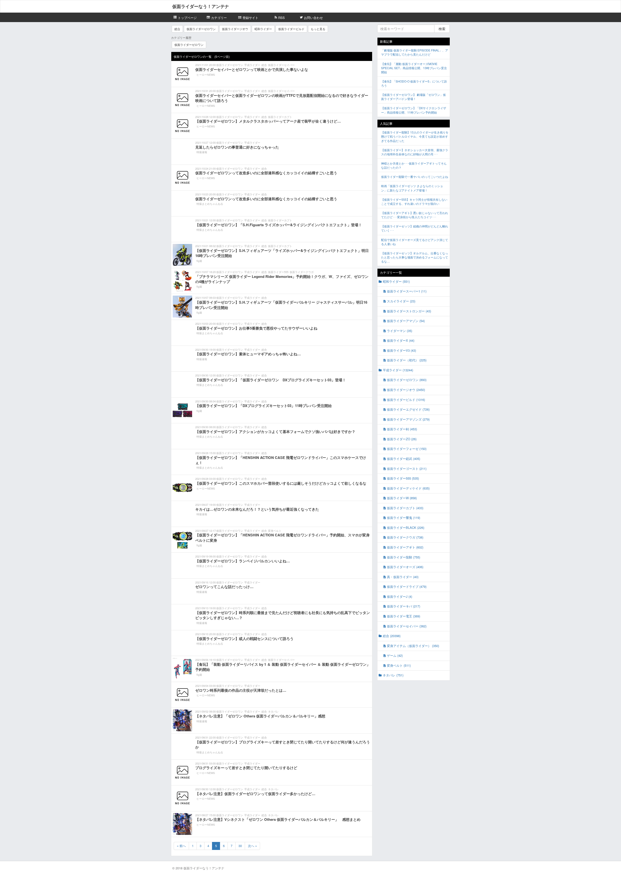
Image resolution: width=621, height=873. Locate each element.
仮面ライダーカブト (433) (405, 508)
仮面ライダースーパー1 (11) (406, 291)
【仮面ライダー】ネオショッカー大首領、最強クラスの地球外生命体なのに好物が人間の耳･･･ (414, 152)
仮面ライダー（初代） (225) (406, 360)
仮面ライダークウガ (302, 272)
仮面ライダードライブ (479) (406, 586)
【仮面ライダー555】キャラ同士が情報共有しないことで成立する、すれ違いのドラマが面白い (414, 201)
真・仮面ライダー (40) (402, 576)
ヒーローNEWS (205, 74)
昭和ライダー (263, 29)
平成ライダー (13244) (398, 370)
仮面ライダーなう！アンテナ (200, 6)
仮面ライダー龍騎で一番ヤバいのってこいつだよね (414, 177)
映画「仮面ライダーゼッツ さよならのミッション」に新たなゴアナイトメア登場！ (412, 188)
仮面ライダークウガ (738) (405, 537)
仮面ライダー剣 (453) (402, 429)
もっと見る (318, 29)
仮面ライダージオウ (235, 29)
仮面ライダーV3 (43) (401, 350)
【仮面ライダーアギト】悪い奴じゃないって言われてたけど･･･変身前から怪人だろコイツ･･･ (414, 215)
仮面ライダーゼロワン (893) (406, 379)
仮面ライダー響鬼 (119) (403, 517)
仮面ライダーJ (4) (399, 596)
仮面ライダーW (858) (402, 498)
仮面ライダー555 (278, 272)
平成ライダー (252, 65)
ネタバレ (273, 711)
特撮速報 (201, 152)
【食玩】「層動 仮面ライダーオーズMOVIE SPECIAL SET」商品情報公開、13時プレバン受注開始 (414, 68)
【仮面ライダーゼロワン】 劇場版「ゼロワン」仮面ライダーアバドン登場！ (413, 96)
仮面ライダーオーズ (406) (405, 567)
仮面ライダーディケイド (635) (408, 488)
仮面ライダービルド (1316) (406, 399)
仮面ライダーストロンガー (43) (409, 311)
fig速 (199, 261)
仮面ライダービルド (291, 29)
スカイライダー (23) (401, 301)
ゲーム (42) (395, 655)
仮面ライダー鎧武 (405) (403, 458)
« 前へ (181, 845)
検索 (442, 28)
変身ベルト (274, 530)
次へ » (252, 845)
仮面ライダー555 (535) (403, 478)
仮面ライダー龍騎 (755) (403, 557)
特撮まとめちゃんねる (209, 204)
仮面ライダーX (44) (400, 340)
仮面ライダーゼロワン (201, 29)
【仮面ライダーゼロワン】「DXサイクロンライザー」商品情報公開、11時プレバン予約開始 (413, 110)
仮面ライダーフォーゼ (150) (406, 448)
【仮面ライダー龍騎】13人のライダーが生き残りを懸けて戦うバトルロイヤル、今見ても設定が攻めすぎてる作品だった (415, 136)
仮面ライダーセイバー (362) (406, 626)
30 (240, 845)
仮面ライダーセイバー (281, 65)
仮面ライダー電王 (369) (403, 616)
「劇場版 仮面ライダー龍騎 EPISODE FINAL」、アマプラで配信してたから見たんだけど (414, 52)
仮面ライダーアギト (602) (405, 547)
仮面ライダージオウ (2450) (406, 389)
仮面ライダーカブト (280, 117)
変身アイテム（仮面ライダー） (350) (413, 645)
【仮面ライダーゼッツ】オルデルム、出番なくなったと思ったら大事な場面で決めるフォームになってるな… (414, 257)
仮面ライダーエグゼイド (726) (408, 409)
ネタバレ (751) (393, 675)
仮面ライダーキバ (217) (403, 606)
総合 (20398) (391, 635)
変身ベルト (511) (399, 665)
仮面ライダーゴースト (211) (406, 468)
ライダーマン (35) (399, 330)
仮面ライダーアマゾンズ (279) (408, 419)
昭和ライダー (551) (396, 281)
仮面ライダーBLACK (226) (405, 527)
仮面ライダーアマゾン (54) (406, 320)
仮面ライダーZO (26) (402, 439)
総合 (177, 29)
